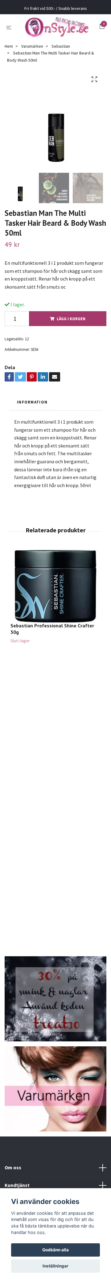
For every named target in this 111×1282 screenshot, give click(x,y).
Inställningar (55, 1265)
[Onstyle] (56, 29)
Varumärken (32, 50)
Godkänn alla (55, 1249)
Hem (9, 50)
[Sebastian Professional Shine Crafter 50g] (55, 590)
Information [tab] (32, 405)
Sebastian (60, 50)
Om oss (13, 1171)
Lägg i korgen (71, 322)
